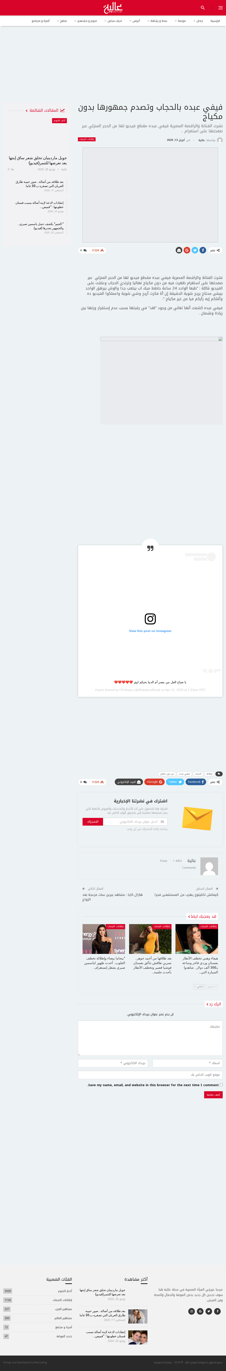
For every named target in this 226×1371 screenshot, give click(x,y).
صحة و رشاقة (159, 20)
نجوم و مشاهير (87, 20)
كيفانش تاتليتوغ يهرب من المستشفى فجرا (186, 895)
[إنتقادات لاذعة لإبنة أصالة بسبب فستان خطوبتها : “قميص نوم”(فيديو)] (137, 1337)
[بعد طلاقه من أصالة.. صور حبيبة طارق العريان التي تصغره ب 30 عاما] (137, 1316)
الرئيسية (215, 20)
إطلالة (209, 774)
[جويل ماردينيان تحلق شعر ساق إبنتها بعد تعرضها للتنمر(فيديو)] (37, 135)
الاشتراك (92, 822)
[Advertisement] (113, 68)
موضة (182, 20)
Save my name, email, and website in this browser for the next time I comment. (153, 1085)
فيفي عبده (184, 774)
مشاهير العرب (63, 1309)
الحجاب (198, 774)
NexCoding (40, 1362)
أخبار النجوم (59, 120)
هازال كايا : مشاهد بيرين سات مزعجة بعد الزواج (112, 897)
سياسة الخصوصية (163, 1362)
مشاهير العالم (63, 1318)
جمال (199, 20)
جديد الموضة (64, 1336)
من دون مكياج (167, 774)
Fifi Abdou (126, 690)
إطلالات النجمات (86, 139)
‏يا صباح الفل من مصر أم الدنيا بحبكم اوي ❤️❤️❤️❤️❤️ (150, 682)
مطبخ (63, 20)
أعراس (136, 20)
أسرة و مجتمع (40, 20)
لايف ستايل (114, 20)
